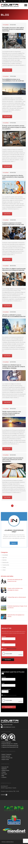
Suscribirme (8, 659)
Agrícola (4, 557)
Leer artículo (7, 70)
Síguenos (13, 543)
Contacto (4, 777)
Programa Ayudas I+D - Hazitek (10, 743)
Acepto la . (10, 648)
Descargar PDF (8, 707)
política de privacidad (11, 648)
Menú (25, 5)
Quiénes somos (5, 770)
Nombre (4, 636)
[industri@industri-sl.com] (5, 1)
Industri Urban (5, 759)
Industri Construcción (7, 757)
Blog (3, 775)
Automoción (5, 562)
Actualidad (6, 24)
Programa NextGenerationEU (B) (10, 747)
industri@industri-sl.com (9, 727)
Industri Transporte (6, 754)
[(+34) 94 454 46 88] (2, 1)
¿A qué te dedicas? (6, 689)
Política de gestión (6, 742)
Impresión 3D (5, 767)
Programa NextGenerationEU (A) (10, 745)
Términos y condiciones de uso (7, 841)
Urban (4, 570)
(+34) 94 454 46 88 (7, 724)
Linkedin (3, 794)
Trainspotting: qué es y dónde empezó (16, 597)
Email (3, 642)
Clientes (4, 772)
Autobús (4, 560)
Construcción (5, 565)
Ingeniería (4, 768)
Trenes (4, 567)
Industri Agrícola (6, 756)
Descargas (4, 773)
